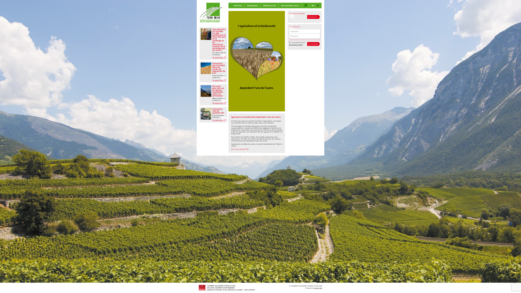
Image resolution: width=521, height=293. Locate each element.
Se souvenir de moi (298, 43)
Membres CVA (269, 5)
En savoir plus (218, 57)
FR (318, 5)
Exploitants (252, 5)
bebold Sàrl (318, 288)
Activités (238, 5)
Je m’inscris (313, 17)
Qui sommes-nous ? (290, 5)
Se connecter (313, 44)
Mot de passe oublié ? (296, 45)
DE (313, 5)
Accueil (306, 5)
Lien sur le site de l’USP (240, 149)
